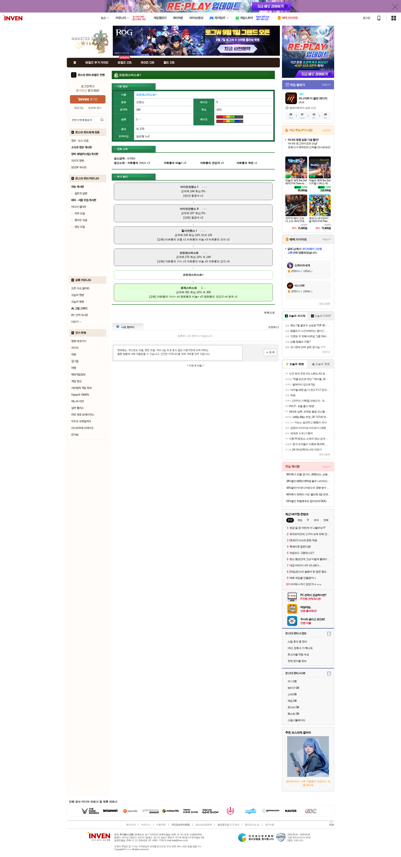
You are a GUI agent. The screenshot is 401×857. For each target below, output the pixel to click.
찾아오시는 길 (252, 824)
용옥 (231, 296)
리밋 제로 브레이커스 (82, 414)
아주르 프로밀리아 (81, 421)
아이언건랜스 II (189, 208)
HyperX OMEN (80, 394)
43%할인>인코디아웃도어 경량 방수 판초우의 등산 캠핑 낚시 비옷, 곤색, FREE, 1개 (308, 487)
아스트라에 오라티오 (82, 428)
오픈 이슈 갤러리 (80, 288)
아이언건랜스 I (189, 186)
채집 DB (292, 700)
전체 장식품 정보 (297, 661)
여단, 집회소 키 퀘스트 (300, 648)
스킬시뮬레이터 (296, 720)
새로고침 (323, 304)
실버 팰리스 (77, 408)
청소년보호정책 (203, 824)
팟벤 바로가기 (78, 341)
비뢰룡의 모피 (217, 239)
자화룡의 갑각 (217, 261)
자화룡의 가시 (173, 261)
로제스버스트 (189, 287)
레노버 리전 (77, 401)
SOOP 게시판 (78, 167)
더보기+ (326, 84)
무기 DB (292, 681)
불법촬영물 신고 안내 (228, 824)
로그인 (366, 18)
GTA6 (75, 434)
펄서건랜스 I (189, 230)
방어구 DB (293, 687)
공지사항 (269, 824)
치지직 (74, 348)
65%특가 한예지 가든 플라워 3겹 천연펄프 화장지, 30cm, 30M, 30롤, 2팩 (308, 494)
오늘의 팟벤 (77, 301)
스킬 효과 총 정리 (297, 641)
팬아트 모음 (81, 220)
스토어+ (326, 130)
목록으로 (269, 312)
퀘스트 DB (293, 713)
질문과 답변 (81, 193)
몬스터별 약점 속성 (298, 654)
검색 (102, 119)
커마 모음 (80, 213)
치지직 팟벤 (77, 160)
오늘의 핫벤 (77, 295)
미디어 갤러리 (78, 206)
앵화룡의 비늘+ (189, 296)
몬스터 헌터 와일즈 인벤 (91, 75)
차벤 (73, 354)
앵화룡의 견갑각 (214, 296)
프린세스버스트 (189, 252)
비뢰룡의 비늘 (195, 239)
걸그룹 (74, 361)
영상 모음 (80, 226)
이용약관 (160, 824)
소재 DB (292, 694)
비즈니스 (145, 824)
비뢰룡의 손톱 (173, 239)
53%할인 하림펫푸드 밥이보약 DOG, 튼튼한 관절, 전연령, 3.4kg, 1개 (308, 501)
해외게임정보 (78, 374)
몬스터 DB (293, 707)
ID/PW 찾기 (94, 108)
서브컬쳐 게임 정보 (81, 388)
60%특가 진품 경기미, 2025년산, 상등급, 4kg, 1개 (308, 474)
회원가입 (78, 108)
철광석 (195, 195)
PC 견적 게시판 (79, 315)
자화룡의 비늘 (195, 261)
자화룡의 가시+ (166, 296)
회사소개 (130, 824)
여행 (73, 368)
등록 (270, 352)
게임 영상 (76, 381)
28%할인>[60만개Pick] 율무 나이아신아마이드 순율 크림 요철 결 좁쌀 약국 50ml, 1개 (308, 481)
